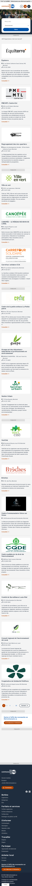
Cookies (5, 884)
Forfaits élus (5, 814)
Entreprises (5, 800)
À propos (4, 780)
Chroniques (5, 825)
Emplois (4, 840)
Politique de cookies (8, 881)
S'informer (6, 820)
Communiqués (5, 823)
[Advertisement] (16, 746)
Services (4, 858)
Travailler (6, 837)
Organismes (5, 797)
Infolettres (4, 833)
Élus (3, 802)
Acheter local (8, 855)
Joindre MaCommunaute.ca (9, 783)
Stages (3, 842)
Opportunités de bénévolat (9, 849)
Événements (5, 851)
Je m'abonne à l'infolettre (13, 722)
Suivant (23, 705)
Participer (6, 846)
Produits (4, 860)
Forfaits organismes (7, 809)
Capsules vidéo (6, 828)
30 (16, 705)
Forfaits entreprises (7, 811)
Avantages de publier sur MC (9, 816)
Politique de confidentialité (9, 879)
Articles (4, 830)
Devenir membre (6, 778)
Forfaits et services (11, 806)
